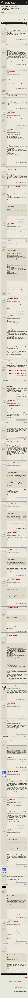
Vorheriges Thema (11, 981)
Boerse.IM (9, 14)
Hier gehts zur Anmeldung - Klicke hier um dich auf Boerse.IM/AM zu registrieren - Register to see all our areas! (13, 17)
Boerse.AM (14, 14)
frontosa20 (8, 90)
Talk (9, 6)
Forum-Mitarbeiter (20, 986)
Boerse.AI (3, 15)
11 (24, 19)
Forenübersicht (4, 6)
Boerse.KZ (19, 14)
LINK (17, 34)
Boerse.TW (24, 14)
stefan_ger (8, 293)
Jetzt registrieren (21, 84)
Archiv (24, 987)
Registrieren (15, 986)
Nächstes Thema (17, 981)
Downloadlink (12, 84)
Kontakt (25, 986)
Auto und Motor (14, 6)
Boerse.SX (8, 15)
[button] (26, 2)
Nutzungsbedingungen (18, 987)
